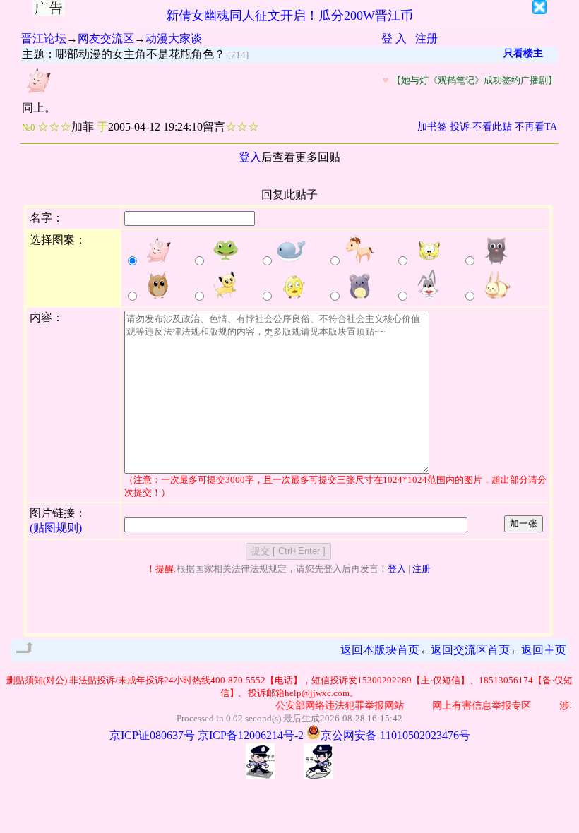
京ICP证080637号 (152, 735)
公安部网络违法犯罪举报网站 (335, 705)
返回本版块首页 (379, 650)
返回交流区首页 (470, 650)
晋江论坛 (43, 38)
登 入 (394, 38)
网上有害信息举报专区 (477, 705)
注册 (426, 38)
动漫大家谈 (173, 38)
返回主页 (543, 650)
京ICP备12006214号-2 (251, 735)
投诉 (460, 126)
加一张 (523, 523)
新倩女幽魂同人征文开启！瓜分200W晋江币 (289, 15)
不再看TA (536, 126)
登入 (250, 157)
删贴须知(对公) (36, 680)
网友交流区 (106, 38)
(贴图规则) (56, 528)
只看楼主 (523, 53)
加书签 (432, 126)
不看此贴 (492, 126)
